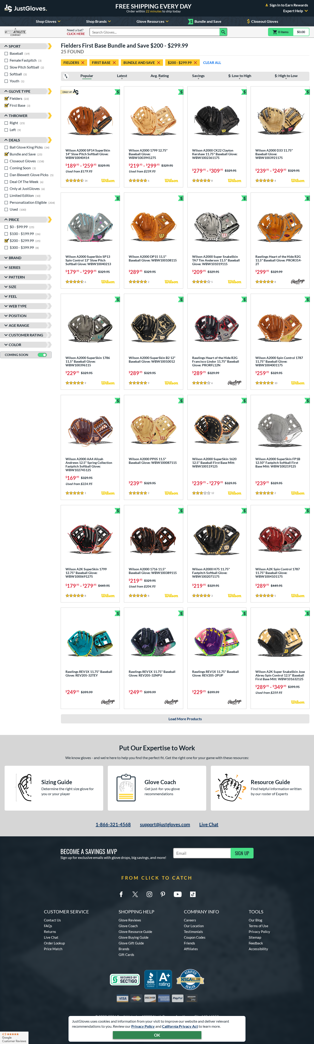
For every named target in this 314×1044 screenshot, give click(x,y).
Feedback (256, 943)
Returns (50, 931)
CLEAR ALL (212, 62)
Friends (189, 943)
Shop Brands (96, 21)
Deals (14, 140)
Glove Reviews (130, 920)
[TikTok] (193, 894)
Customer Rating (26, 335)
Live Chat (208, 824)
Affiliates (191, 949)
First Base (101, 62)
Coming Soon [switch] (16, 355)
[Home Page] (26, 8)
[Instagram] (149, 894)
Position (17, 315)
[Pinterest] (163, 894)
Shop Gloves (46, 21)
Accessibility (258, 949)
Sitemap (255, 937)
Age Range (19, 325)
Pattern (17, 277)
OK (157, 1035)
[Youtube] (178, 894)
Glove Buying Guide (133, 937)
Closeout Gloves (264, 21)
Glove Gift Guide (131, 943)
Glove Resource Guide (135, 931)
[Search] (223, 32)
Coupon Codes (195, 937)
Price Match (53, 949)
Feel (13, 296)
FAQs (48, 926)
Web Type (18, 306)
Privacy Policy (143, 1026)
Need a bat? (76, 32)
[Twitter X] (135, 894)
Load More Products (185, 719)
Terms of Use (258, 926)
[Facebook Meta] (121, 894)
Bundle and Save (205, 21)
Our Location (194, 926)
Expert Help (293, 11)
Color (15, 344)
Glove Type (19, 91)
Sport (15, 46)
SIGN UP (242, 853)
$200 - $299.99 (180, 62)
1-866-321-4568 (113, 824)
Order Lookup (54, 943)
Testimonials (193, 931)
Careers (190, 920)
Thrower (18, 115)
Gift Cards (126, 954)
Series (14, 267)
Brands (124, 949)
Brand (15, 257)
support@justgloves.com (165, 824)
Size (12, 286)
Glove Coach (128, 926)
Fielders (71, 62)
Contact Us (52, 920)
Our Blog (255, 920)
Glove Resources (150, 21)
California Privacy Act (180, 1026)
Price (14, 219)
